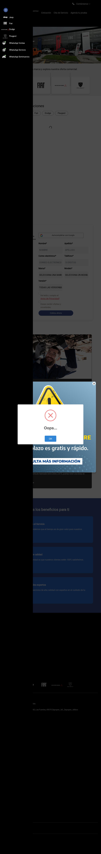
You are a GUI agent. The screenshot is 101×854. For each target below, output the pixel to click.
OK (50, 438)
